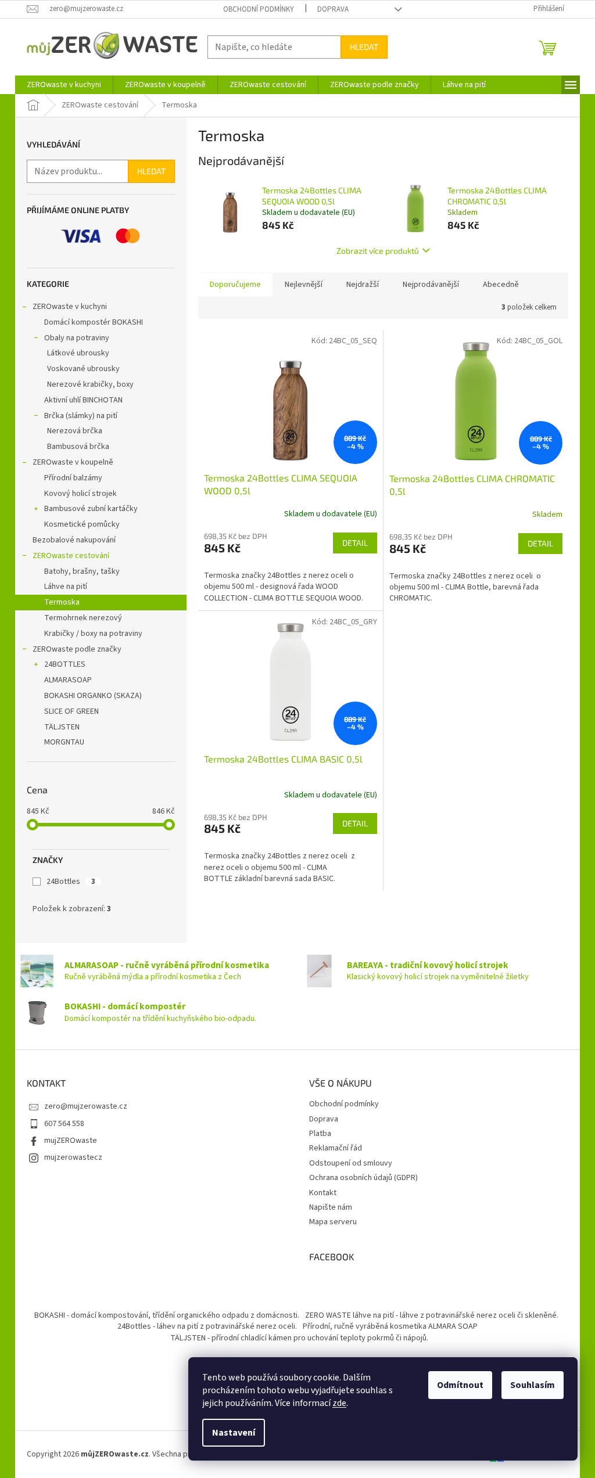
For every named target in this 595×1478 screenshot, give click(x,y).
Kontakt (322, 1193)
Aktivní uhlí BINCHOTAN (83, 400)
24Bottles (70, 881)
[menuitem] (64, 84)
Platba (320, 1133)
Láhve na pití (65, 586)
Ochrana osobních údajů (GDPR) (363, 1178)
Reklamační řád (335, 1148)
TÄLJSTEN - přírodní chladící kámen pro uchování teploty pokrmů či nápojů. (299, 1338)
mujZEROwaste (70, 1140)
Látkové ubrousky (78, 353)
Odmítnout (460, 1385)
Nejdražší (362, 284)
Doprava (333, 9)
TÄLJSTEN (62, 727)
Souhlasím (532, 1385)
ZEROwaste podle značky (77, 649)
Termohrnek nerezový (83, 618)
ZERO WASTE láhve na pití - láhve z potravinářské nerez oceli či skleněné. (431, 1315)
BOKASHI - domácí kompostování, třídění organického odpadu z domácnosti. (166, 1315)
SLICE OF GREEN (71, 711)
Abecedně (501, 284)
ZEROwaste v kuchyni (70, 306)
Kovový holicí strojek (80, 493)
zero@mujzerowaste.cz (85, 1106)
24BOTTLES (64, 664)
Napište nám (330, 1207)
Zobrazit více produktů (377, 251)
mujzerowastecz (73, 1157)
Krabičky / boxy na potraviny (93, 633)
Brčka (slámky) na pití (80, 416)
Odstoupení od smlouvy (350, 1163)
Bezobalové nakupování (74, 540)
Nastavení (233, 1432)
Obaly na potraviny (76, 338)
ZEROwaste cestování (71, 556)
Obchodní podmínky (258, 9)
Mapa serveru (333, 1222)
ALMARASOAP (68, 680)
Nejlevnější (303, 284)
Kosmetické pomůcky (82, 524)
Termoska (62, 602)
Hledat (364, 47)
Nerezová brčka (74, 431)
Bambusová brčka (78, 446)
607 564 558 (64, 1124)
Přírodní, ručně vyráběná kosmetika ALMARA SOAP (390, 1326)
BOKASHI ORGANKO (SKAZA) (93, 696)
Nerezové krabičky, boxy (90, 384)
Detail (355, 543)
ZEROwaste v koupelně (73, 462)
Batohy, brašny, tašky (82, 571)
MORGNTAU (64, 742)
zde (339, 1403)
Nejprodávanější (431, 284)
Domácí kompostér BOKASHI (93, 322)
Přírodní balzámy (73, 478)
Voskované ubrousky (83, 369)
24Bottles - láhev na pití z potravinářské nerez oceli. (207, 1326)
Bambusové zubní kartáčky (91, 509)
